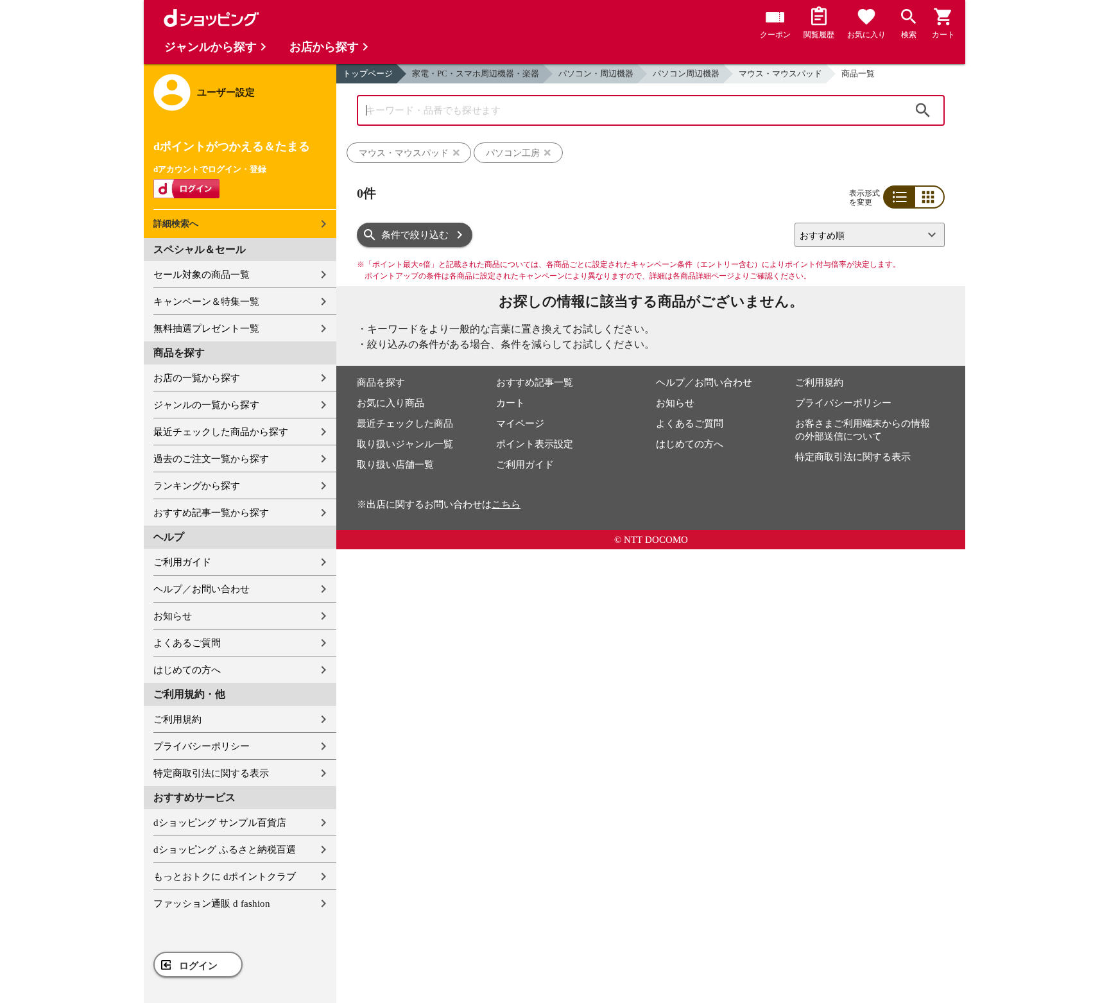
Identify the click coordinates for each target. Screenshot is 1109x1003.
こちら (506, 504)
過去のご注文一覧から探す (211, 459)
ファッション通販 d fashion (211, 903)
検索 (922, 110)
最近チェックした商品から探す (220, 432)
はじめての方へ (187, 670)
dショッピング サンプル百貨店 (219, 823)
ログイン (198, 966)
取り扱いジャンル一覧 (405, 444)
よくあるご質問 (187, 643)
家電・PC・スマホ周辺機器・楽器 (475, 73)
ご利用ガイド (182, 562)
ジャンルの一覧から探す (206, 405)
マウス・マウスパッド (780, 73)
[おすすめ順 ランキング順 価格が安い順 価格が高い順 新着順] (864, 235)
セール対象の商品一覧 (201, 275)
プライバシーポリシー (201, 746)
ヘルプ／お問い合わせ (201, 589)
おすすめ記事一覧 (534, 382)
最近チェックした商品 (405, 423)
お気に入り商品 (390, 403)
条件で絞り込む (415, 235)
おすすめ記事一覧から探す (211, 513)
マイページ (520, 423)
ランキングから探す (196, 486)
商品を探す (381, 382)
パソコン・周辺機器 (595, 73)
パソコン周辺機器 (686, 73)
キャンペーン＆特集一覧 (206, 301)
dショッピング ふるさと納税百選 (224, 849)
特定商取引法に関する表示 (211, 773)
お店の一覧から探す (196, 378)
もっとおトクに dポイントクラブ (224, 876)
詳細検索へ (175, 223)
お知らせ (172, 616)
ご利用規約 (177, 719)
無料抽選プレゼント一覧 (206, 328)
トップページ (368, 73)
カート (510, 403)
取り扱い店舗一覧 (395, 464)
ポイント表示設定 (534, 444)
